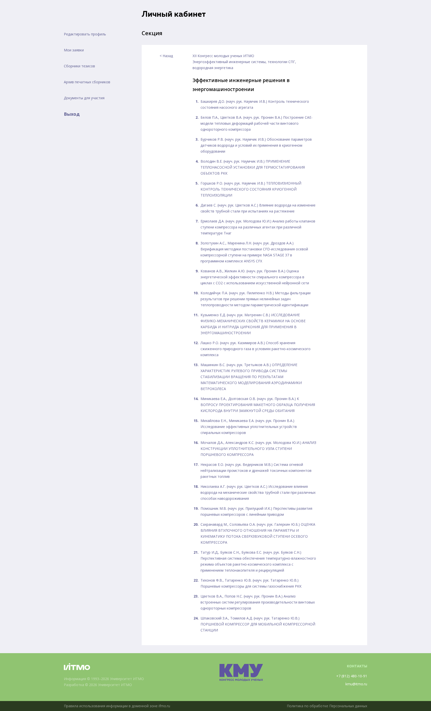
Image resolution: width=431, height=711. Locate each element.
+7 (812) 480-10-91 (351, 676)
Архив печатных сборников (87, 82)
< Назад (166, 55)
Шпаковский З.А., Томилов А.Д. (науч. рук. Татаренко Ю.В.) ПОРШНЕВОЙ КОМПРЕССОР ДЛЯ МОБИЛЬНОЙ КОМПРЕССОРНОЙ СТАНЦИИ (258, 624)
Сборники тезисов (79, 66)
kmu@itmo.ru (356, 684)
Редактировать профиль (85, 34)
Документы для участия (84, 98)
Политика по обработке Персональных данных (327, 706)
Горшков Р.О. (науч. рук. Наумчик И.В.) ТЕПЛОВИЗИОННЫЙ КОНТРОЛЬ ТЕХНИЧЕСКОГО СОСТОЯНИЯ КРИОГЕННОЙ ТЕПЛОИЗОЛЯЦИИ (251, 189)
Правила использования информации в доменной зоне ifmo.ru (117, 706)
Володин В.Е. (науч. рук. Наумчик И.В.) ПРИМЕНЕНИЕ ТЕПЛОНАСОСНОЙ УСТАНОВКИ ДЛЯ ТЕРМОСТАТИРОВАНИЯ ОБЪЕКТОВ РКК (253, 167)
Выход (72, 114)
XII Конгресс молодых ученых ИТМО (223, 55)
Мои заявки (74, 50)
